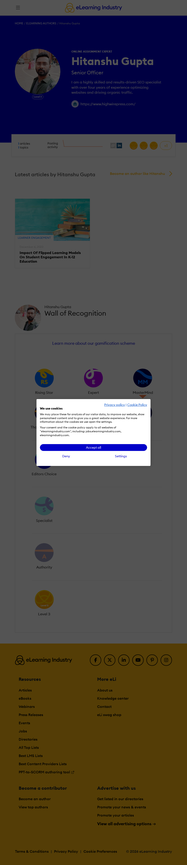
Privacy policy (114, 405)
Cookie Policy (137, 405)
